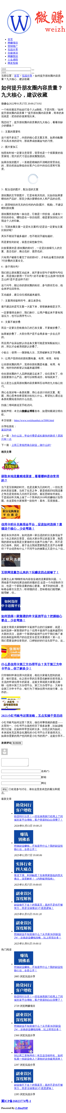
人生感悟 (13, 59)
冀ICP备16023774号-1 (16, 1101)
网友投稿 (13, 63)
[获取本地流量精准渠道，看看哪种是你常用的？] (10, 469)
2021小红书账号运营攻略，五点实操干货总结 (31, 715)
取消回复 (17, 743)
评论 (5, 789)
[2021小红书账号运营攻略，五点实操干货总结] (10, 709)
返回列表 (6, 429)
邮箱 (43, 777)
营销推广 (13, 46)
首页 (10, 39)
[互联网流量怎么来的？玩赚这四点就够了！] (10, 565)
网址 (43, 783)
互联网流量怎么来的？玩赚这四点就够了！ (30, 572)
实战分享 (13, 49)
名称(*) (45, 771)
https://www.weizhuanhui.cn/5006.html (34, 420)
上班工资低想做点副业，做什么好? (31, 445)
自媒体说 (13, 53)
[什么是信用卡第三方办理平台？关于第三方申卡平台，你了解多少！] (10, 657)
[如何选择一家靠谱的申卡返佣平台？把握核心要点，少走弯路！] (10, 609)
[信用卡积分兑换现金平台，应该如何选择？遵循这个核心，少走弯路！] (10, 517)
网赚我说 (13, 56)
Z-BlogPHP (21, 1108)
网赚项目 (13, 42)
